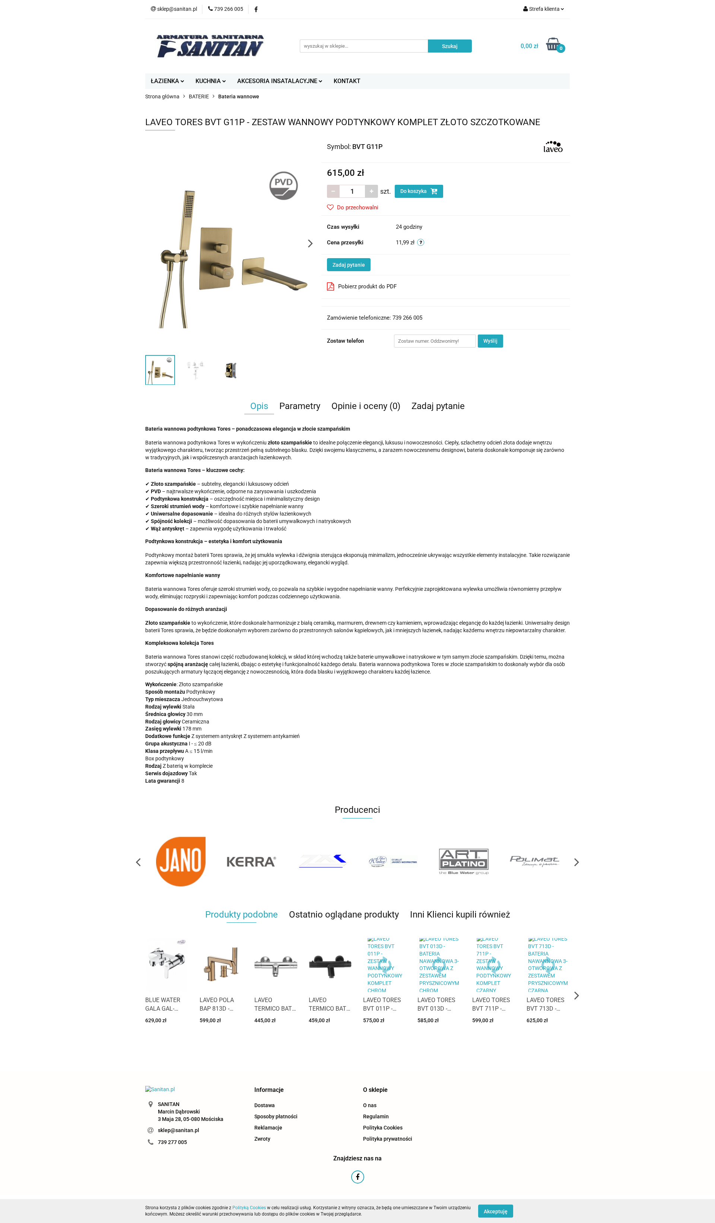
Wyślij (490, 341)
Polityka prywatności (387, 1139)
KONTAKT (347, 81)
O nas (369, 1105)
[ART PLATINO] (463, 862)
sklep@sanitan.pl (178, 1130)
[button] (269, 1090)
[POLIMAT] (534, 862)
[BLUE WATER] (393, 862)
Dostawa (264, 1105)
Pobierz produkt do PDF (367, 286)
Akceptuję (496, 1211)
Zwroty (262, 1139)
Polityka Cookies (383, 1128)
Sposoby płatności (276, 1116)
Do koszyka (414, 191)
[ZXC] (322, 862)
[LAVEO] (553, 146)
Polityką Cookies (249, 1207)
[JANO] (180, 862)
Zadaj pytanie (349, 265)
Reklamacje (268, 1128)
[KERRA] (251, 862)
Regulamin (376, 1116)
